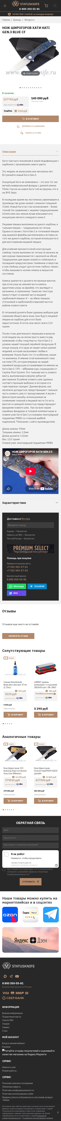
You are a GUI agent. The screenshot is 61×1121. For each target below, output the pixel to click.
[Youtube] (17, 976)
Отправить (28, 881)
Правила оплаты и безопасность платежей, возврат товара (27, 1098)
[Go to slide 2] (22, 87)
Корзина (6, 1047)
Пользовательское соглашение (17, 1083)
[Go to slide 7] (32, 87)
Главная (6, 20)
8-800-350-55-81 (29, 8)
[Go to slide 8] (34, 87)
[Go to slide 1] (20, 87)
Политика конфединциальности (18, 1090)
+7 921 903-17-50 (17, 570)
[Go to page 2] (5, 723)
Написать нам (9, 1067)
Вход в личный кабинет (13, 1043)
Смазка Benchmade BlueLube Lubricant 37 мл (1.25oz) (15, 685)
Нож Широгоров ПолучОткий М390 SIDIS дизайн (45, 771)
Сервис (5, 1027)
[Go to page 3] (7, 723)
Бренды (17, 20)
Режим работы (9, 1070)
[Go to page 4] (9, 723)
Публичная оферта (11, 1086)
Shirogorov (29, 20)
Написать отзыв (18, 636)
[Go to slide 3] (24, 87)
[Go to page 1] (3, 723)
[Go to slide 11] (40, 87)
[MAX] (5, 976)
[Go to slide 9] (36, 87)
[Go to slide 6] (30, 87)
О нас (5, 1030)
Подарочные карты (11, 1016)
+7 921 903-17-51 (17, 566)
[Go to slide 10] (38, 87)
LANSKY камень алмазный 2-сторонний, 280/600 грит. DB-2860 (45, 685)
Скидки (5, 1023)
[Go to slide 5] (28, 87)
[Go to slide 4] (26, 87)
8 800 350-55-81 (17, 579)
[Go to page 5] (11, 723)
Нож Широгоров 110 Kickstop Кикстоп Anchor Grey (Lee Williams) (15, 771)
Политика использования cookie (17, 1094)
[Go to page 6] (13, 809)
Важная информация (12, 1013)
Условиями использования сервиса (38, 1118)
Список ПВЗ (7, 1020)
